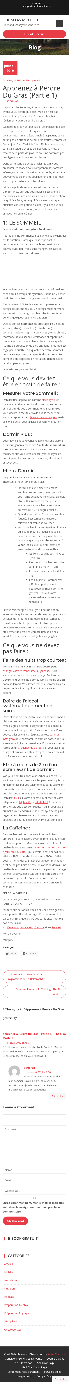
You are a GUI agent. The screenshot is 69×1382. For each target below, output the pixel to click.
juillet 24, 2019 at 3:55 (17, 1042)
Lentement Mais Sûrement (24, 1371)
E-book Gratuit (34, 34)
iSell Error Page (46, 1363)
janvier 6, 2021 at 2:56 (38, 1072)
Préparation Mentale (16, 1305)
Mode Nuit (41, 802)
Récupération (34, 80)
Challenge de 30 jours (31, 747)
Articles (7, 80)
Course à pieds (55, 1358)
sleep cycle (48, 400)
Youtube (39, 927)
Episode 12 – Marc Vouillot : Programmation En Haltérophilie (26, 977)
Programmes (24, 1376)
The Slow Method (20, 20)
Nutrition (19, 80)
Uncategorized (13, 1329)
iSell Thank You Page (34, 1367)
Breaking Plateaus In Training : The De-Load (39, 991)
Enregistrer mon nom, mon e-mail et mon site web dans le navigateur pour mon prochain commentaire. (33, 1207)
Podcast (56, 927)
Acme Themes (56, 1354)
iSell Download (23, 1363)
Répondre (60, 1379)
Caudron (29, 1067)
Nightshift (25, 802)
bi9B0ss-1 (12, 101)
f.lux (16, 798)
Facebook (13, 927)
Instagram (26, 927)
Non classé (10, 1280)
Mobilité (9, 1272)
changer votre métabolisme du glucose (26, 671)
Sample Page (44, 1376)
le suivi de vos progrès (43, 417)
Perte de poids (52, 1371)
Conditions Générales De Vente (23, 1358)
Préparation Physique (17, 1313)
